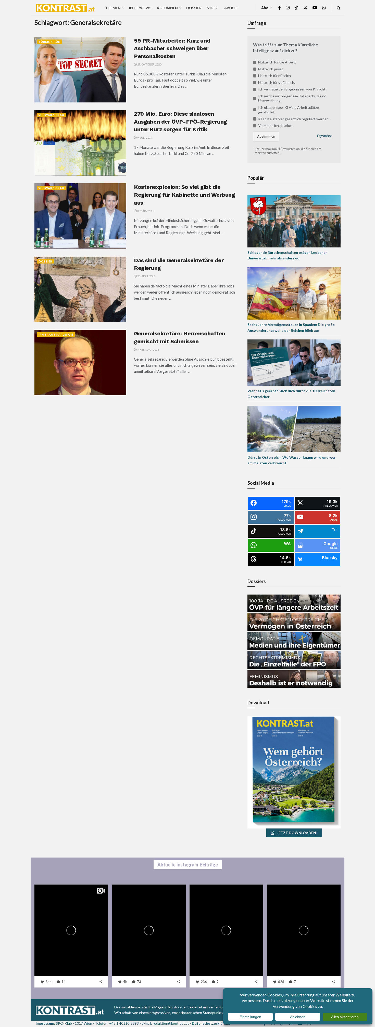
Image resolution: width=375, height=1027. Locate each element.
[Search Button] (339, 8)
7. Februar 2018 (148, 349)
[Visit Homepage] (65, 8)
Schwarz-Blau (51, 114)
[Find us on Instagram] (288, 8)
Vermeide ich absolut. (275, 125)
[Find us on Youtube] (314, 8)
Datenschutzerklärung (211, 1023)
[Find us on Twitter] (305, 8)
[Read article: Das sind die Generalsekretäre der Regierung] (80, 289)
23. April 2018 (146, 276)
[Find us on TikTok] (296, 8)
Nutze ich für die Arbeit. (277, 62)
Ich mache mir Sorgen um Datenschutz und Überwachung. (292, 98)
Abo (264, 8)
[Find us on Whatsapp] (324, 8)
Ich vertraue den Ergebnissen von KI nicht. (292, 89)
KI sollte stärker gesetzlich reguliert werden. (293, 119)
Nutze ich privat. (271, 69)
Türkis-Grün (49, 41)
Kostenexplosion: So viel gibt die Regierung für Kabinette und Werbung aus (184, 195)
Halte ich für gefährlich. (276, 82)
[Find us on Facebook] (279, 8)
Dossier (194, 8)
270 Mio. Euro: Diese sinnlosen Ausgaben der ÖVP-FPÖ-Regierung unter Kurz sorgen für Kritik (180, 122)
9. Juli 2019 (144, 137)
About (230, 8)
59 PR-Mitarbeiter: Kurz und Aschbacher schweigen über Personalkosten (172, 48)
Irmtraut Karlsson (56, 334)
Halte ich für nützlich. (275, 75)
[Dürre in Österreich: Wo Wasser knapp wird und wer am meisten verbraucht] (294, 428)
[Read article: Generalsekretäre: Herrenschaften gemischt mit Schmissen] (80, 362)
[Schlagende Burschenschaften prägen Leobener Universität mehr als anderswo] (294, 221)
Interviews (140, 8)
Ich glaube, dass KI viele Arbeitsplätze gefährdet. (288, 109)
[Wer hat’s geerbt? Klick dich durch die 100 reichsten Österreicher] (294, 362)
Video (213, 8)
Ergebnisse (324, 136)
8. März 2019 (145, 211)
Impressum (45, 1023)
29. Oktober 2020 (149, 64)
